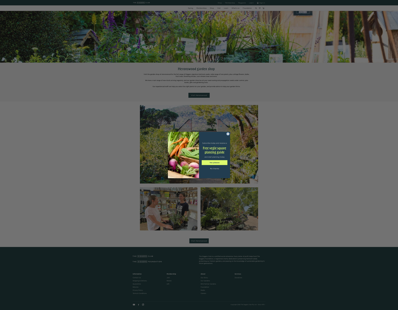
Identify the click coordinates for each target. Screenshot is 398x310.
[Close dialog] (228, 134)
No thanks (214, 169)
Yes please (215, 163)
